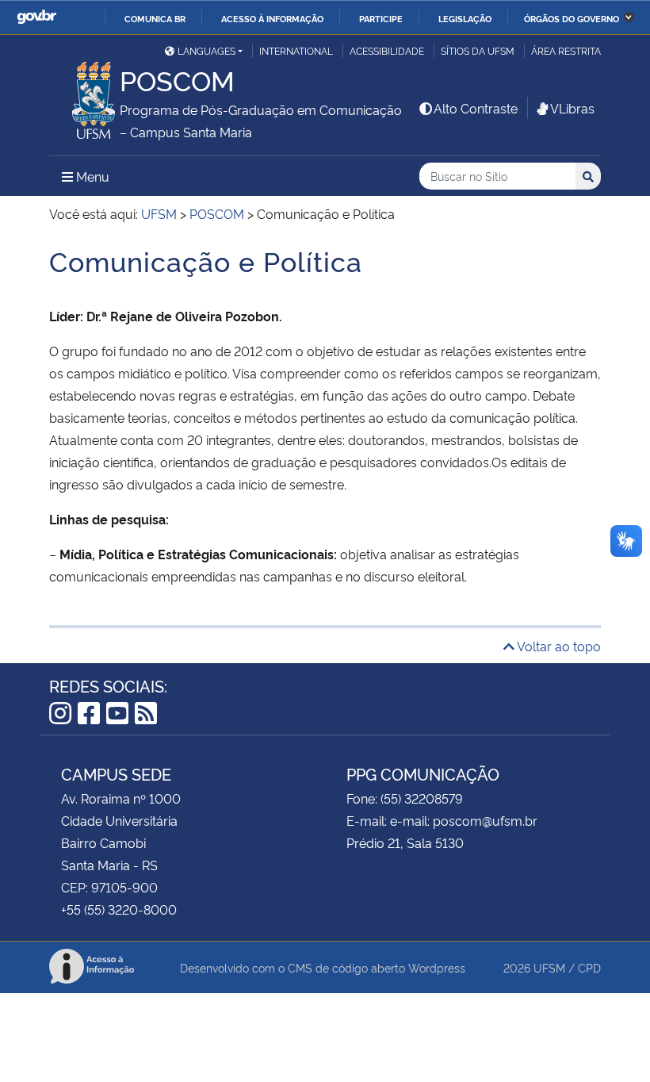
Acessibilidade (387, 50)
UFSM (549, 967)
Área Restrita (566, 50)
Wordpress (436, 967)
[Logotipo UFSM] (84, 96)
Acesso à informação (272, 18)
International (296, 50)
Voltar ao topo (557, 645)
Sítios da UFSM (477, 50)
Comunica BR (154, 18)
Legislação (464, 18)
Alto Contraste (476, 108)
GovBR (36, 17)
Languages (206, 50)
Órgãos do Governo (571, 18)
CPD (589, 967)
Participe (381, 18)
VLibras (572, 108)
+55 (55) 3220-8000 (119, 909)
